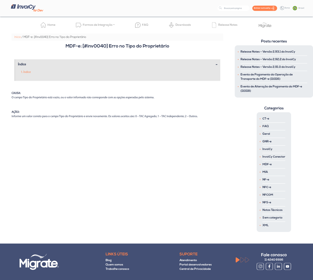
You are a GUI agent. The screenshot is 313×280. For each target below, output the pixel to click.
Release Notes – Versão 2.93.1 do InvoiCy (268, 51)
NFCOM (267, 194)
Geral (266, 134)
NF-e (265, 179)
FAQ (265, 126)
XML (265, 225)
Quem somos (114, 264)
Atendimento (188, 260)
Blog (109, 260)
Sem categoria (272, 217)
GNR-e (267, 141)
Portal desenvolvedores (196, 264)
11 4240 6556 (274, 259)
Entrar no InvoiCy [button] (262, 8)
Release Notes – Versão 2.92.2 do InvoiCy (268, 59)
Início (17, 37)
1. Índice (26, 72)
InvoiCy (267, 149)
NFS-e (266, 202)
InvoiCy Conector (273, 156)
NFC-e (266, 187)
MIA (265, 172)
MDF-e (267, 164)
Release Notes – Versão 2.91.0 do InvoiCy (268, 67)
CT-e (265, 118)
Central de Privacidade (195, 269)
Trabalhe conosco (117, 269)
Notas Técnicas (272, 210)
